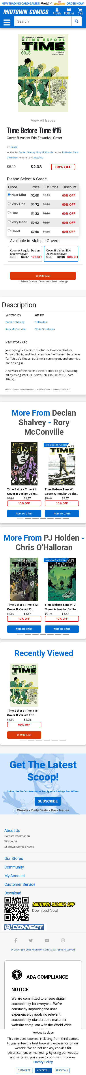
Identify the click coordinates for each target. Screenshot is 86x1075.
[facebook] (15, 941)
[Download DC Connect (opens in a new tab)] (44, 927)
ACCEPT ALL (43, 1070)
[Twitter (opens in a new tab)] (30, 941)
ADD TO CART (24, 513)
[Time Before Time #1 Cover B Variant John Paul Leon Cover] (24, 463)
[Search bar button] (76, 21)
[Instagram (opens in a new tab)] (63, 941)
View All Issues (43, 120)
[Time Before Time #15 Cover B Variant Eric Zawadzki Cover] (24, 685)
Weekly (22, 810)
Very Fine (18, 204)
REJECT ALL (62, 1070)
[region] (9, 469)
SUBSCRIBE (48, 801)
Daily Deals (39, 810)
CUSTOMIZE (24, 1070)
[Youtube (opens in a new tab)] (47, 941)
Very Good (19, 222)
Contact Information (17, 836)
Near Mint (18, 195)
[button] (57, 12)
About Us (12, 830)
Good (15, 231)
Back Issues (60, 810)
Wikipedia (10, 841)
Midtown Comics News (19, 846)
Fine (14, 213)
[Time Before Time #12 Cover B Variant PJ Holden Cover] (24, 579)
